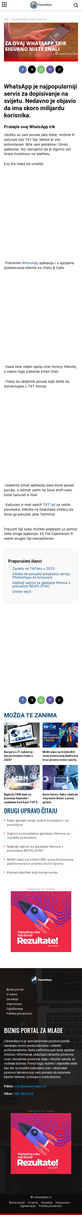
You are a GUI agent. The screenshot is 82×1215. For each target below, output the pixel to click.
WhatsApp (30, 263)
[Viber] (50, 69)
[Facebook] (23, 69)
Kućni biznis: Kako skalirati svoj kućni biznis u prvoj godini (60, 798)
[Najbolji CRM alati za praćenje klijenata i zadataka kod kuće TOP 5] (22, 777)
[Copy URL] (59, 69)
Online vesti (21, 592)
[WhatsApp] (41, 69)
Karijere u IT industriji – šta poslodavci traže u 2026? (19, 755)
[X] (32, 69)
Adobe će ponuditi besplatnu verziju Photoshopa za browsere (41, 575)
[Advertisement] (41, 213)
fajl (53, 505)
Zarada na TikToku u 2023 (33, 569)
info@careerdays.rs (30, 1086)
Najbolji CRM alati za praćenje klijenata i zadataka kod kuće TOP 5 (21, 798)
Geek (6, 19)
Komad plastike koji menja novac (32, 872)
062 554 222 (23, 1094)
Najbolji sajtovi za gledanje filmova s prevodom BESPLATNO (41, 584)
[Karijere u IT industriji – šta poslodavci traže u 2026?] (22, 735)
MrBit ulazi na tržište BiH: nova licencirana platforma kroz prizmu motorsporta (60, 755)
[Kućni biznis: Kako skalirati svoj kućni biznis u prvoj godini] (60, 777)
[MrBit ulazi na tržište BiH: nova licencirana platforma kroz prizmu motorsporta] (60, 735)
